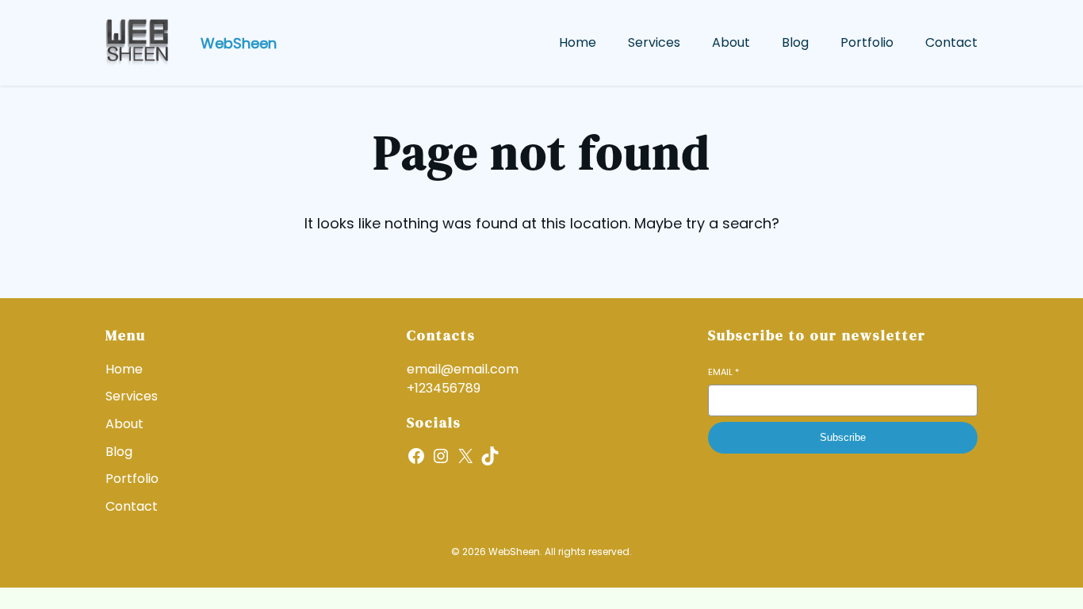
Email (723, 372)
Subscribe (843, 437)
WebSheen (239, 43)
